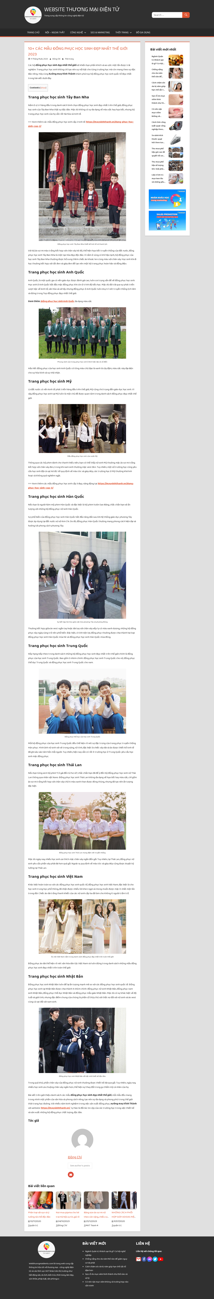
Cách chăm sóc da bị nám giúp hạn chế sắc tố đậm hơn (158, 86)
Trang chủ (33, 32)
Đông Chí (56, 59)
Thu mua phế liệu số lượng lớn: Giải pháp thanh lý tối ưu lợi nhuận (158, 165)
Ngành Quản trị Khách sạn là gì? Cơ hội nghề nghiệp (158, 60)
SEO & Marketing (100, 32)
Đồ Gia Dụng (143, 32)
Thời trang (122, 32)
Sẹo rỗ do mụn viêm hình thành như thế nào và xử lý (158, 99)
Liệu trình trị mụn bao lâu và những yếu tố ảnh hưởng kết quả (158, 178)
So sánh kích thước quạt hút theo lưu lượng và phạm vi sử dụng (158, 139)
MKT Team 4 (91, 1225)
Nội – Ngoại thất (55, 32)
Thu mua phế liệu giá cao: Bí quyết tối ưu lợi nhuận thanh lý (158, 152)
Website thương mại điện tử (82, 9)
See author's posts (80, 1166)
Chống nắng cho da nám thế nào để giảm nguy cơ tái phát (158, 73)
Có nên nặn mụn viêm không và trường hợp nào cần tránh (158, 113)
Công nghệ (76, 32)
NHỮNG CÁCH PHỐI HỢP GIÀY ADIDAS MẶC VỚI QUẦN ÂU (124, 1217)
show (43, 87)
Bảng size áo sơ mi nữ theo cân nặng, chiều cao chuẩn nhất (96, 1217)
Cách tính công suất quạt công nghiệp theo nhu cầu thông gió (159, 126)
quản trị (34, 1225)
